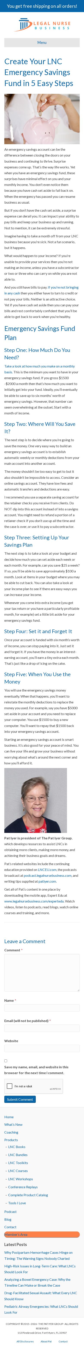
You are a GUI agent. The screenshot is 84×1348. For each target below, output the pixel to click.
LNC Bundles (18, 1155)
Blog (7, 1219)
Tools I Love (17, 1203)
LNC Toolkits (18, 1163)
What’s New (13, 1124)
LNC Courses (18, 1171)
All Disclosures (25, 1341)
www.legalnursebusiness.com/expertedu (34, 901)
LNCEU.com (47, 869)
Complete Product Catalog (28, 1195)
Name (10, 1000)
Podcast (10, 1211)
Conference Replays (23, 1187)
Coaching (11, 1132)
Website (11, 1041)
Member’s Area (15, 1234)
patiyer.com (47, 881)
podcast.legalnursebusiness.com (48, 875)
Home (9, 1117)
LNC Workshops (20, 1179)
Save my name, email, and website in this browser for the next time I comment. (36, 1070)
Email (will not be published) (27, 1021)
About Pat (46, 1341)
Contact (10, 1227)
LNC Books (16, 1147)
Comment (13, 950)
